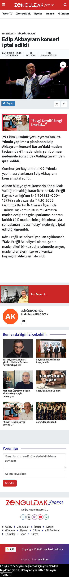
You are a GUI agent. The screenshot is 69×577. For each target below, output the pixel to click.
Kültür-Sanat (26, 33)
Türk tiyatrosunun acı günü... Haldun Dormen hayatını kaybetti (15, 362)
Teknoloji (10, 533)
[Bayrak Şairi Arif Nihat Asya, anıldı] (51, 348)
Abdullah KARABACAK (34, 314)
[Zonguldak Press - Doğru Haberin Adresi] (34, 4)
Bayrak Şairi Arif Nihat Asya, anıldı (48, 361)
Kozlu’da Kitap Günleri (48, 390)
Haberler (7, 33)
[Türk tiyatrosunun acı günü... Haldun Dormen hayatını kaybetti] (18, 348)
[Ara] (65, 4)
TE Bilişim (43, 559)
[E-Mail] (23, 321)
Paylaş (9, 103)
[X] (28, 517)
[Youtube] (40, 517)
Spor (23, 533)
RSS (12, 549)
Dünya (36, 530)
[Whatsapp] (46, 517)
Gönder (9, 483)
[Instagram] (34, 517)
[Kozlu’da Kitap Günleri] (51, 379)
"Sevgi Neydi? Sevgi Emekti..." (14, 423)
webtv (8, 526)
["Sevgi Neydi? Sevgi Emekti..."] (18, 410)
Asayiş (50, 13)
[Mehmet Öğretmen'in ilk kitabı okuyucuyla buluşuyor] (18, 379)
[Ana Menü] (3, 4)
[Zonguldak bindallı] (51, 410)
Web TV (7, 13)
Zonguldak (23, 13)
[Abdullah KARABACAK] (10, 316)
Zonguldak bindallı (46, 422)
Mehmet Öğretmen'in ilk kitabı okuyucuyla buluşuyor (16, 393)
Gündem (10, 530)
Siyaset (24, 530)
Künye (34, 533)
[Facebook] (23, 517)
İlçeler (38, 13)
